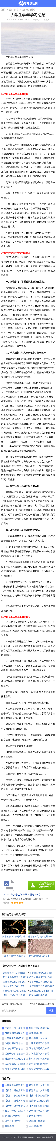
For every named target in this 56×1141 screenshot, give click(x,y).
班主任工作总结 (12, 1121)
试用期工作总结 (37, 1121)
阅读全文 (36, 20)
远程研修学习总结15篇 (14, 972)
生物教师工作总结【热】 (15, 981)
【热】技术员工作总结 (14, 995)
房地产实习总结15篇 (39, 1028)
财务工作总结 (35, 1116)
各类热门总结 (28, 9)
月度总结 (9, 1126)
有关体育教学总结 (38, 995)
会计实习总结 (35, 1126)
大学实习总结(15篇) (14, 1038)
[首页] (28, 3)
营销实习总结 (35, 1033)
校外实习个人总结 (38, 1038)
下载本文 (45, 20)
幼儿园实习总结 (12, 1116)
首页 (3, 9)
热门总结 (13, 9)
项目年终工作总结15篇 (40, 981)
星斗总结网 (22, 1137)
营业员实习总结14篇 (15, 1069)
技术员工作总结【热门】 (41, 990)
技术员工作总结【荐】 (14, 986)
